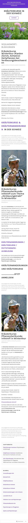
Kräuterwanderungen (6, 138)
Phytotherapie (4, 142)
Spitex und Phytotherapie (10, 510)
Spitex (18, 142)
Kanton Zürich (11, 137)
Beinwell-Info (6, 477)
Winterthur (3, 145)
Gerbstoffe (15, 429)
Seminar (15, 142)
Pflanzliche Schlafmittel (16, 432)
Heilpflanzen (4, 137)
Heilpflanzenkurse (8, 480)
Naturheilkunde (22, 138)
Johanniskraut (22, 429)
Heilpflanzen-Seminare (9, 453)
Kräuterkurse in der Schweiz (14, 12)
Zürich (8, 145)
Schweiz (10, 142)
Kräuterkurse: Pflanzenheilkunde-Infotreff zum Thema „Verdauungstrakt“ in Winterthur (12, 194)
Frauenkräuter (9, 429)
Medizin (16, 138)
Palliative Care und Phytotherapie (12, 499)
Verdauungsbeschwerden (7, 143)
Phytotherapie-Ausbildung (15, 434)
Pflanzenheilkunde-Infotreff (8, 402)
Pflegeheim (20, 140)
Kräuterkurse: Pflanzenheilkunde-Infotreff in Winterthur (13, 336)
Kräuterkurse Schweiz (9, 484)
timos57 (12, 65)
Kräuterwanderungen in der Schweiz (12, 492)
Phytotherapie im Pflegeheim (11, 507)
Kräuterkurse (22, 65)
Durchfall (19, 135)
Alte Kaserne (14, 427)
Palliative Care (4, 140)
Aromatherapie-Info (8, 473)
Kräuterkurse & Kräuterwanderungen (13, 126)
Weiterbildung (23, 143)
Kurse (13, 138)
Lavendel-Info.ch (7, 495)
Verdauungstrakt (15, 288)
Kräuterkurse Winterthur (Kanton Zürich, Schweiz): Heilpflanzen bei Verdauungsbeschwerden (13, 57)
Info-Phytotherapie (8, 458)
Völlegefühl (22, 142)
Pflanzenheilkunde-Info (9, 503)
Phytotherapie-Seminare (9, 447)
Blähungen (13, 135)
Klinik (16, 137)
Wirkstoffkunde (10, 437)
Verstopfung (17, 143)
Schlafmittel (4, 435)
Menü (15, 17)
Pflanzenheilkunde (12, 140)
